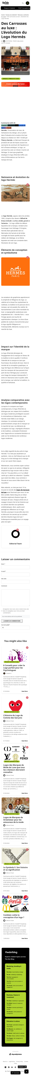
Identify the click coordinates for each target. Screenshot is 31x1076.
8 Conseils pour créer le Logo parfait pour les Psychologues (14, 667)
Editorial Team (11, 41)
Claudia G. (9, 673)
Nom (3, 564)
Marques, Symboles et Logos (11, 78)
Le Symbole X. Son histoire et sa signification (15, 868)
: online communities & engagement (15, 986)
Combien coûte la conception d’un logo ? (13, 916)
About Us (5, 1061)
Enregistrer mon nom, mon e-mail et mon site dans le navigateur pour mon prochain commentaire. (16, 611)
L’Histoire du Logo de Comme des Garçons (13, 716)
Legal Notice (12, 1061)
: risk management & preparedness (15, 1039)
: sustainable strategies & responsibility (15, 1025)
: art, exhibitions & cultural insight (14, 1029)
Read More (25, 691)
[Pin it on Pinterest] (27, 48)
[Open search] (22, 3)
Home (3, 15)
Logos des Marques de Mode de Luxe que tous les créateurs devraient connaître (14, 768)
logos (18, 490)
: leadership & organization (15, 1000)
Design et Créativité (9, 8)
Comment (4, 586)
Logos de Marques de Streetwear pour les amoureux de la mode (13, 819)
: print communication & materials (15, 982)
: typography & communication (12, 978)
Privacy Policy (19, 1061)
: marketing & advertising (14, 974)
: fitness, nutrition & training (15, 1036)
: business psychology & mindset (15, 1008)
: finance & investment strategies (14, 1004)
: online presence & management (14, 1012)
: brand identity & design (15, 972)
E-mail (3, 571)
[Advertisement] (15, 105)
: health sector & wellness (15, 1033)
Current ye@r (5, 625)
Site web (3, 578)
